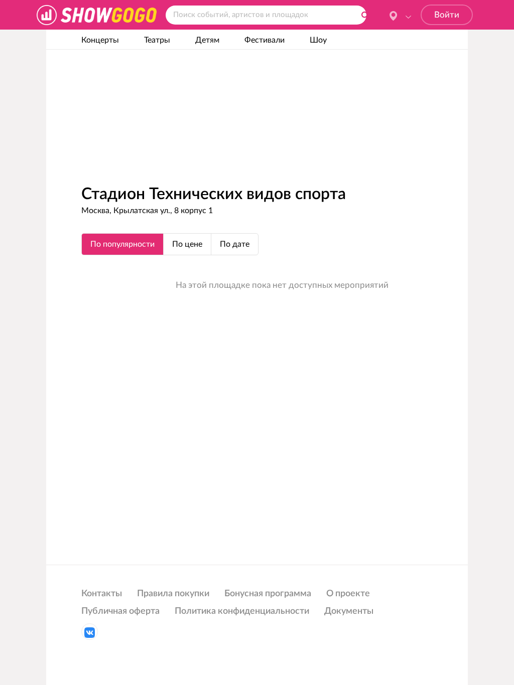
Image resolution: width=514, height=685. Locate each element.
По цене (187, 244)
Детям (207, 40)
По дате (234, 244)
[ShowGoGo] (97, 15)
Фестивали (264, 40)
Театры (157, 40)
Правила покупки (173, 593)
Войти (446, 15)
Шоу (318, 40)
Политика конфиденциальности (242, 611)
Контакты (101, 593)
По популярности (122, 244)
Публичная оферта (120, 611)
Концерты (100, 40)
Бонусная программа (267, 593)
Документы (348, 611)
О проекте (348, 593)
